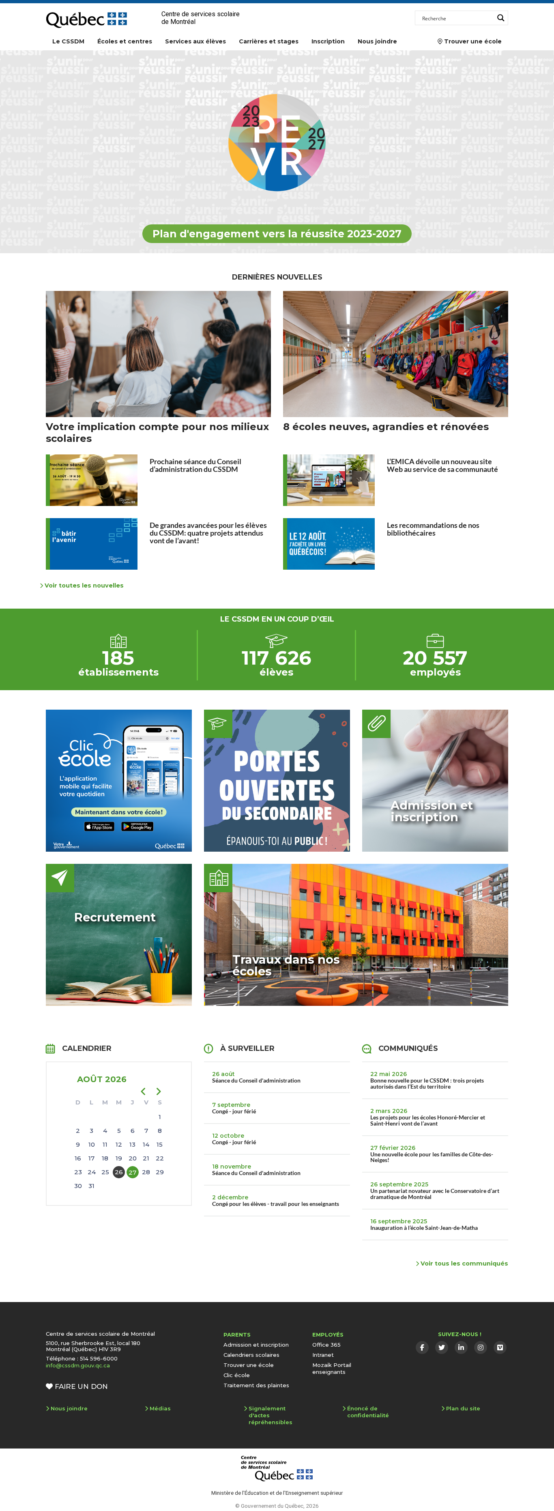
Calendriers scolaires (251, 1355)
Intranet (323, 1355)
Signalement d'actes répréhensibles (270, 1415)
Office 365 (326, 1344)
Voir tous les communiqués (463, 1263)
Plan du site (463, 1408)
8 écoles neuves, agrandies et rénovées (386, 427)
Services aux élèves (195, 41)
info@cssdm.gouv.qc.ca (78, 1365)
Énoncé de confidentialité (368, 1411)
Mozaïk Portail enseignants (331, 1368)
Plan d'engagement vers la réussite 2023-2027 (277, 234)
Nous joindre (377, 41)
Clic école (236, 1375)
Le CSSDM (68, 41)
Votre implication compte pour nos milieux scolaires (157, 432)
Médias (160, 1408)
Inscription (328, 41)
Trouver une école (470, 41)
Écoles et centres (124, 41)
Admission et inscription (256, 1344)
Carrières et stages (268, 41)
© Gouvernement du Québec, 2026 (277, 1505)
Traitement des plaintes (256, 1385)
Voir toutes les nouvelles (83, 585)
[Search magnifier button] (500, 17)
